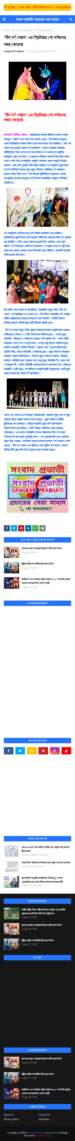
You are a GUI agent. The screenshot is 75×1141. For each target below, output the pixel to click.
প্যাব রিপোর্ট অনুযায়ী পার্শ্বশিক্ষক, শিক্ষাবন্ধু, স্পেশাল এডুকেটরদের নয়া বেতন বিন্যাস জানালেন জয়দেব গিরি (42, 879)
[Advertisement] (33, 668)
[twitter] (20, 750)
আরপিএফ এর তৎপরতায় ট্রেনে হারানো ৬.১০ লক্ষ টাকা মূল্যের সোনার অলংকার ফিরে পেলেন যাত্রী (46, 581)
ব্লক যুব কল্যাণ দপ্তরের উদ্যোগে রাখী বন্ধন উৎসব (42, 548)
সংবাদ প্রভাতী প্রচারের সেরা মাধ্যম (37, 19)
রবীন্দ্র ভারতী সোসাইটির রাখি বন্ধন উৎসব (38, 563)
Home (6, 30)
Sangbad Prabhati (14, 51)
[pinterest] (43, 750)
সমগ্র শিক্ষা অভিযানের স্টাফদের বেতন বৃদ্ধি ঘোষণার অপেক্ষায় (46, 862)
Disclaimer (44, 1119)
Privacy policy (11, 1119)
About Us (9, 1114)
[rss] (32, 750)
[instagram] (55, 750)
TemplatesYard (51, 1132)
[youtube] (66, 750)
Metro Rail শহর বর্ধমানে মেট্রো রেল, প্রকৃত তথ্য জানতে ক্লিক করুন (45, 849)
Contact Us (44, 1114)
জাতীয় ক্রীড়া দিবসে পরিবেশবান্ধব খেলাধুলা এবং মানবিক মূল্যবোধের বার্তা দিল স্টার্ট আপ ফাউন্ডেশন (43, 911)
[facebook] (8, 750)
